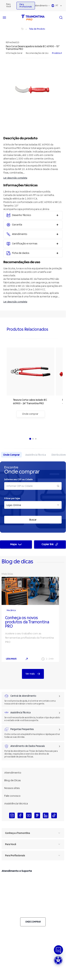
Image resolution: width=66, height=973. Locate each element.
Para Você (8, 5)
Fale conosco (12, 795)
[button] (58, 960)
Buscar (33, 519)
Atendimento (41, 6)
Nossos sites (12, 788)
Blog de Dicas (12, 780)
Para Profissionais (25, 5)
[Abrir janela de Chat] (58, 949)
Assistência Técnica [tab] (35, 455)
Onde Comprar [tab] (11, 455)
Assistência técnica (16, 803)
